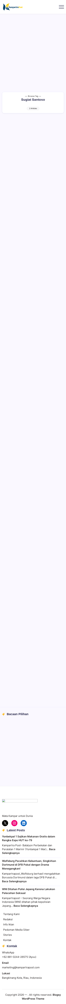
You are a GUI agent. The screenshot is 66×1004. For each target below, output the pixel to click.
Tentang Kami (11, 914)
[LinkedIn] (24, 823)
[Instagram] (14, 823)
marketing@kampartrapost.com (21, 967)
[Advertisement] (33, 48)
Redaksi (8, 919)
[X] (5, 823)
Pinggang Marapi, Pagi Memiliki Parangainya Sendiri (26, 764)
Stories (7, 934)
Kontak (7, 940)
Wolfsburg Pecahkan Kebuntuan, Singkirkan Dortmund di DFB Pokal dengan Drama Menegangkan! (29, 864)
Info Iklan (8, 924)
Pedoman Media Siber (16, 929)
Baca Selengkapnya (14, 881)
